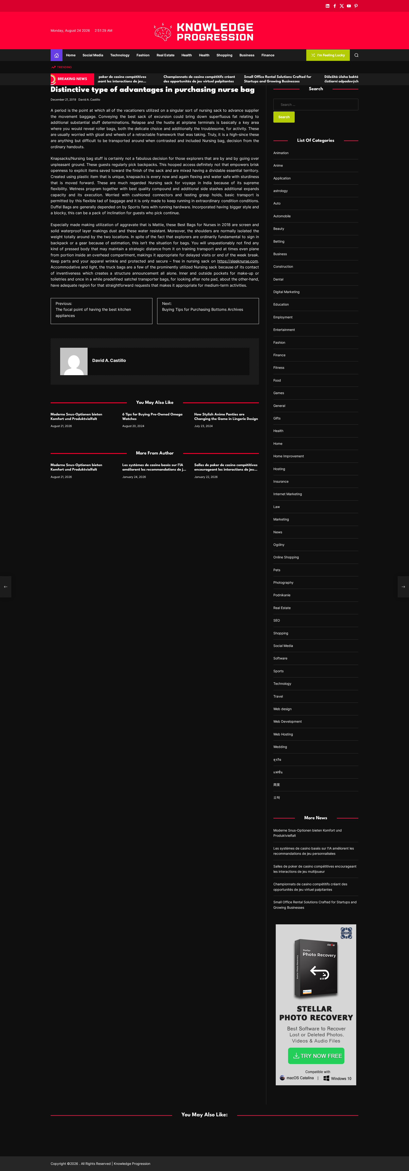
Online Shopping (286, 557)
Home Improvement (288, 456)
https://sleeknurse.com (237, 261)
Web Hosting (283, 734)
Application (282, 178)
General (279, 406)
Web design (282, 709)
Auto (276, 203)
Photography (283, 582)
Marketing (281, 519)
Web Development (287, 721)
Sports (278, 671)
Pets (276, 570)
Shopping (224, 55)
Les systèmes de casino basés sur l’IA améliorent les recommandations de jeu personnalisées (154, 469)
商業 (276, 785)
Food (277, 380)
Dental (278, 279)
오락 (276, 797)
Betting (279, 241)
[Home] (56, 55)
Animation (281, 153)
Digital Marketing (286, 292)
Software (280, 658)
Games (278, 393)
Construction (283, 266)
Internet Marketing (287, 494)
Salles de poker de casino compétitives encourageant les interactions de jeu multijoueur (226, 469)
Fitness (278, 367)
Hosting (279, 469)
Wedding (280, 747)
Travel (278, 696)
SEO (276, 620)
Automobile (282, 216)
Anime (278, 165)
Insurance (281, 481)
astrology (280, 191)
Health (187, 55)
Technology (119, 55)
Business (247, 55)
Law (276, 507)
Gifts (276, 418)
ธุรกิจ (277, 759)
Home (71, 55)
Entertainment (284, 330)
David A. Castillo (89, 99)
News (277, 532)
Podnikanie (281, 595)
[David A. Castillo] (74, 361)
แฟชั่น (278, 772)
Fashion (143, 55)
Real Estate (165, 55)
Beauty (278, 229)
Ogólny (279, 545)
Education (281, 304)
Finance (268, 55)
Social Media (93, 55)
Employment (283, 317)
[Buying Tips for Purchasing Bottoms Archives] (403, 586)
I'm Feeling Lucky (331, 55)
